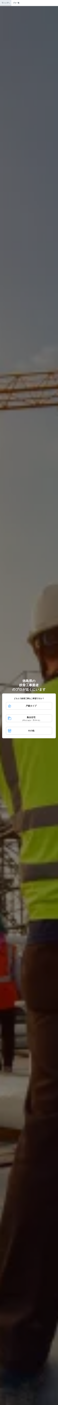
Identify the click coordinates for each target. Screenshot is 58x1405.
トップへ (6, 3)
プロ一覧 (16, 3)
